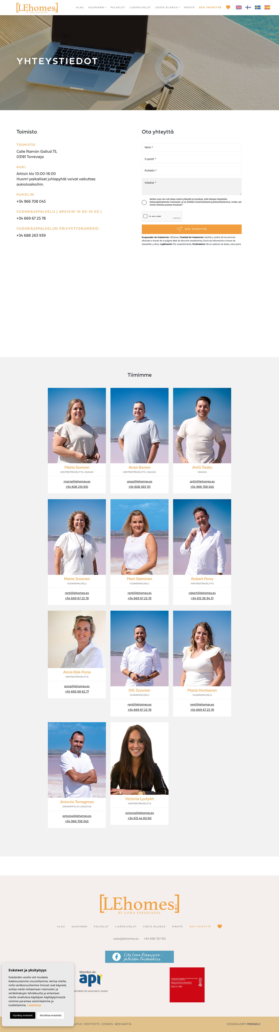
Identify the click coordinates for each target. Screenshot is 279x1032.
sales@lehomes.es (126, 938)
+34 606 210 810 (77, 487)
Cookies (107, 1024)
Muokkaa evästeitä (50, 1015)
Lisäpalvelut (140, 7)
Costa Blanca (166, 7)
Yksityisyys (92, 1024)
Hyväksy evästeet (23, 1015)
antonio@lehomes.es (76, 816)
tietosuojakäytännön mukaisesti (165, 202)
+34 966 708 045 (31, 202)
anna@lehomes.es (77, 686)
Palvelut (117, 7)
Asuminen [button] (96, 7)
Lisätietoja (34, 1005)
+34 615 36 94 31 (202, 598)
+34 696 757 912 (155, 938)
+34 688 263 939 (31, 236)
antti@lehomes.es (202, 481)
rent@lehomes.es (77, 593)
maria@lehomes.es (77, 481)
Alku (80, 7)
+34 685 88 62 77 (77, 691)
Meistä (189, 7)
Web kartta (123, 1024)
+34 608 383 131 (139, 487)
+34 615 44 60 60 (139, 818)
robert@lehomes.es (202, 593)
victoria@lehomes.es (139, 813)
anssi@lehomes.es (139, 481)
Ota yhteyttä (210, 7)
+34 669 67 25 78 (31, 219)
